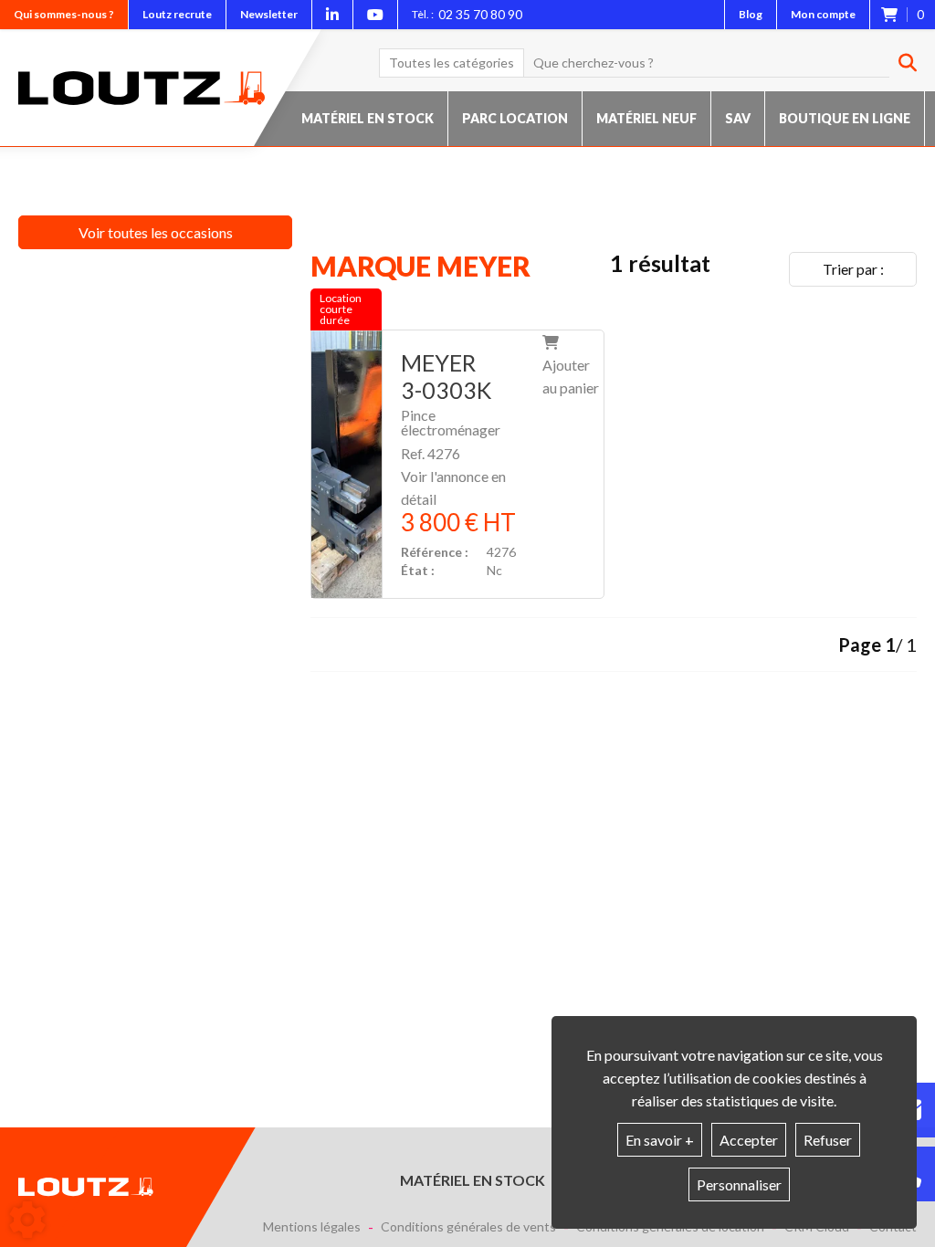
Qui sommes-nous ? (64, 14)
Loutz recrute (177, 14)
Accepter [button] (749, 1139)
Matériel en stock (367, 118)
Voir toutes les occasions (156, 232)
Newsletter (269, 14)
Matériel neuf (646, 118)
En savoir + (659, 1139)
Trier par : (853, 269)
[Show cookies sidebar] (27, 1219)
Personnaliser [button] (739, 1184)
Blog (750, 14)
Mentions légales (312, 1227)
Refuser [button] (828, 1139)
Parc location (515, 118)
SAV (738, 118)
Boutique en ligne (844, 118)
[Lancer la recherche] (901, 63)
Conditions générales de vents (468, 1227)
